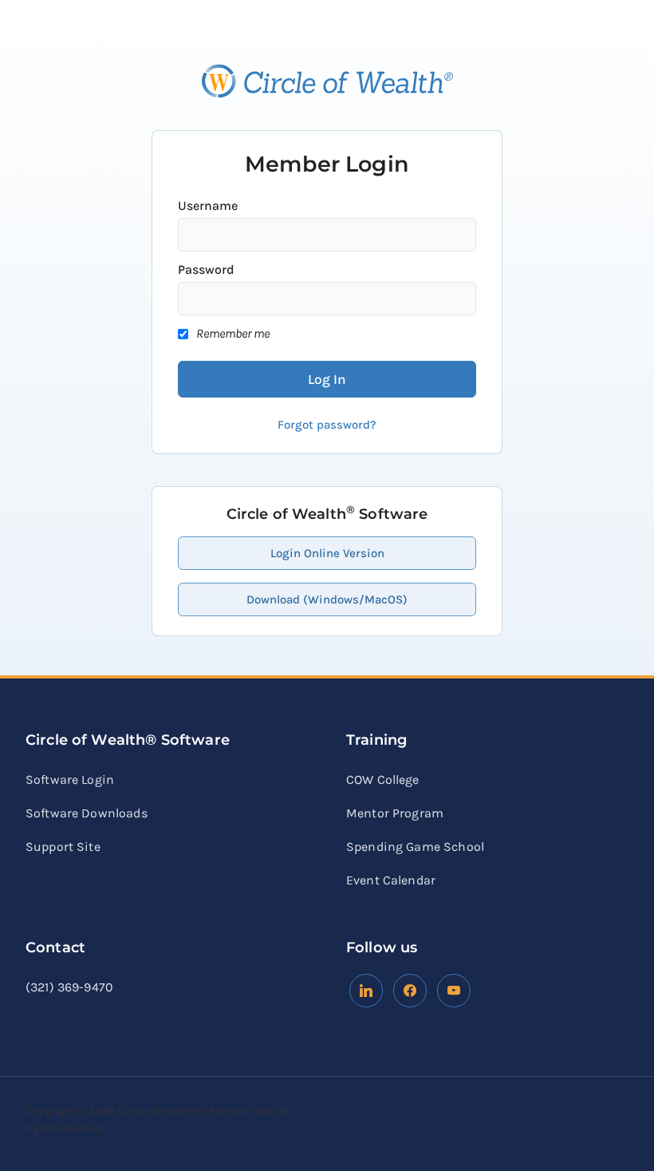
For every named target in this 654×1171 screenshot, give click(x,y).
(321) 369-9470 (69, 987)
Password (206, 269)
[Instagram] (454, 989)
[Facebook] (366, 989)
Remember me (233, 333)
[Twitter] (410, 989)
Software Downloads (87, 813)
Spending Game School (415, 846)
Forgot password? (327, 424)
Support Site (63, 846)
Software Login (70, 779)
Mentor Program (394, 813)
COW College (383, 779)
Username (208, 205)
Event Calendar (390, 880)
